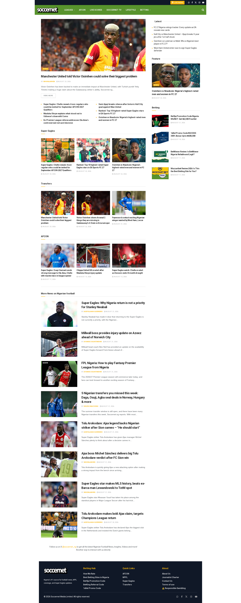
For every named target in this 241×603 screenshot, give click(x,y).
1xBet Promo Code (92, 588)
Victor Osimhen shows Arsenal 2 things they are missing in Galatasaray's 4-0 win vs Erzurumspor (93, 220)
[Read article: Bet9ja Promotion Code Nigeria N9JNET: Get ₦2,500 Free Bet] (160, 121)
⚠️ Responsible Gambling (174, 588)
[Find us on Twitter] (196, 2)
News (45, 69)
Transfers (127, 584)
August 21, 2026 (111, 311)
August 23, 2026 (64, 81)
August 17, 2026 (178, 158)
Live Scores (96, 10)
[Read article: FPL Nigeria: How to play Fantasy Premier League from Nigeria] (59, 374)
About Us (166, 574)
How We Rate (89, 574)
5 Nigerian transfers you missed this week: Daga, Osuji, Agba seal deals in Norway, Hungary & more (113, 397)
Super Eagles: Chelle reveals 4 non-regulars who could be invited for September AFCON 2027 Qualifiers (66, 107)
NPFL (125, 577)
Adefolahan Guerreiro (93, 311)
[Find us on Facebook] (192, 2)
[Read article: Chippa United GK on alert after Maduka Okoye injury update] (93, 256)
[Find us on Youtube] (203, 2)
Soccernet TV (114, 10)
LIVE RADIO (178, 2)
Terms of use (168, 584)
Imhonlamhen (49, 81)
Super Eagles (129, 581)
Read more (50, 96)
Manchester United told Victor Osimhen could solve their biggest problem (89, 76)
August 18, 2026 (178, 139)
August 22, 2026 (159, 98)
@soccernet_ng (69, 547)
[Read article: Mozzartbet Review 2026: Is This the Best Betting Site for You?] (160, 173)
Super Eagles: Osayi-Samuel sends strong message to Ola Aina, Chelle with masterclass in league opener (56, 273)
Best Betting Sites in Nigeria (96, 577)
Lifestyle (131, 10)
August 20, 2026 (111, 522)
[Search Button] (203, 9)
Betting (144, 10)
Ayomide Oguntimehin (93, 342)
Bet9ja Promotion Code (94, 581)
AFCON (82, 10)
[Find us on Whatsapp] (189, 2)
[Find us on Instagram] (199, 2)
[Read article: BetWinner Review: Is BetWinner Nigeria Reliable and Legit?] (160, 156)
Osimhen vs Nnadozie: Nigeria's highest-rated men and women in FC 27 (128, 167)
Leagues (68, 10)
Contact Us (167, 581)
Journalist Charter (170, 577)
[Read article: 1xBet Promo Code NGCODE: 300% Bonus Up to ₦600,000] (160, 138)
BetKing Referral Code (93, 584)
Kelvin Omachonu (91, 406)
